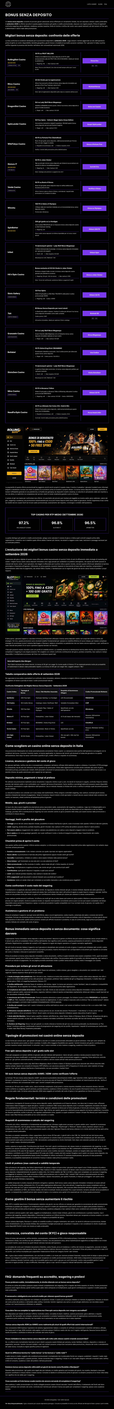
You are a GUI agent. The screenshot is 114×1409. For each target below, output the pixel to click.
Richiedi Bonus (94, 87)
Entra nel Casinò (94, 107)
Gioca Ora (94, 61)
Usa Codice (94, 353)
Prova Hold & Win (94, 413)
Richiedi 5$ (94, 313)
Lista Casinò (91, 4)
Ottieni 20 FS (94, 393)
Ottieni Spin (94, 252)
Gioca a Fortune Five (94, 144)
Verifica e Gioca (94, 189)
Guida (100, 4)
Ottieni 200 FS (94, 229)
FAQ (105, 4)
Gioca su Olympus (94, 208)
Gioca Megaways (94, 335)
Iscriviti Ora (94, 167)
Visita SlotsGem (94, 373)
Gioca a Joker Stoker (94, 275)
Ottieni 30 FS (94, 295)
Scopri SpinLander (94, 124)
